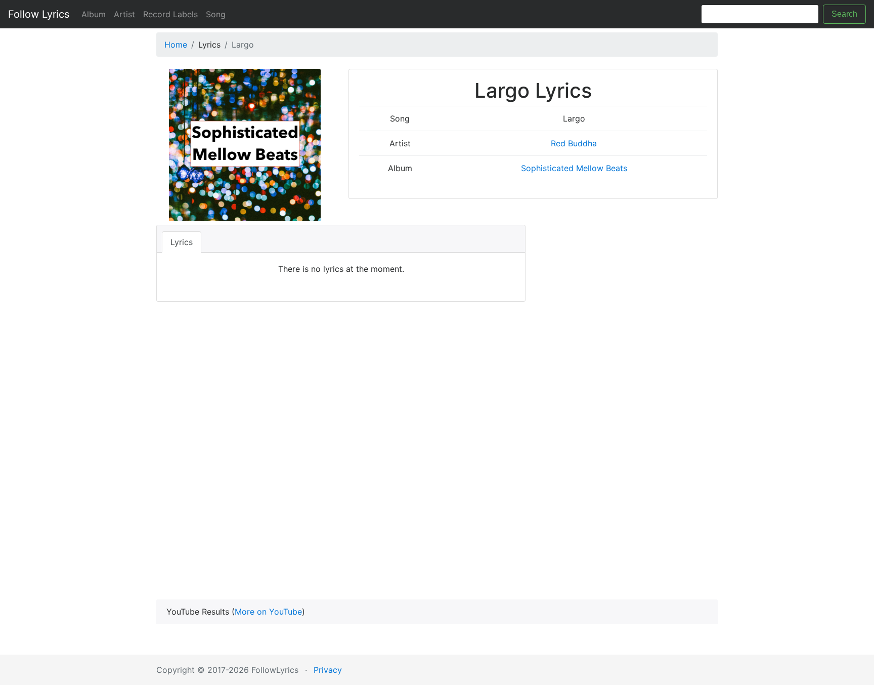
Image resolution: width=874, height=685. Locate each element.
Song (216, 14)
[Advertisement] (437, 448)
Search (844, 14)
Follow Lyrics (38, 14)
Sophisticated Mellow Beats (574, 168)
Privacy (328, 670)
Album (93, 14)
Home (175, 44)
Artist (124, 14)
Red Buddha (574, 143)
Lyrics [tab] (181, 242)
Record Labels (170, 14)
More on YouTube (268, 612)
